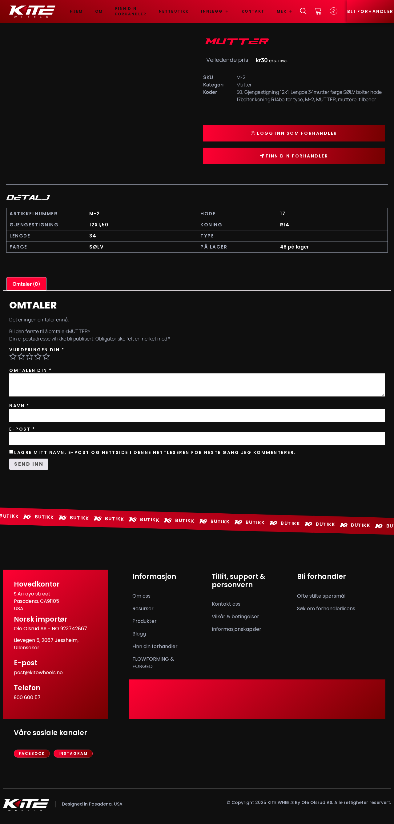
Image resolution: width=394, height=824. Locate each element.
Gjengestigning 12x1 (266, 92)
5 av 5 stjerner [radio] (46, 356)
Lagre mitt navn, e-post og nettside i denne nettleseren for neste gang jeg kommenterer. (155, 452)
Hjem (76, 11)
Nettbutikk (174, 11)
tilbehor (367, 99)
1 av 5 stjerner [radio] (13, 356)
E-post (22, 429)
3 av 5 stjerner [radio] (29, 356)
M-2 (309, 99)
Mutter (244, 84)
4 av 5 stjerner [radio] (38, 356)
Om (99, 11)
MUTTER (326, 99)
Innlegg (212, 11)
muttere (347, 99)
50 (239, 92)
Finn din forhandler (131, 11)
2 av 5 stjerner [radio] (21, 356)
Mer (282, 11)
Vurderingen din (37, 350)
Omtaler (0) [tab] (26, 284)
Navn (19, 406)
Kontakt (253, 11)
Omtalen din (30, 370)
